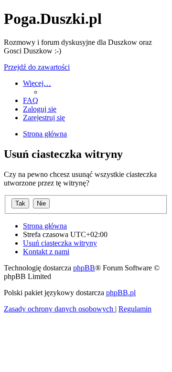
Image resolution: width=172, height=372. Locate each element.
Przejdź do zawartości (37, 67)
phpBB (84, 268)
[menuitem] (30, 100)
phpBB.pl (121, 293)
